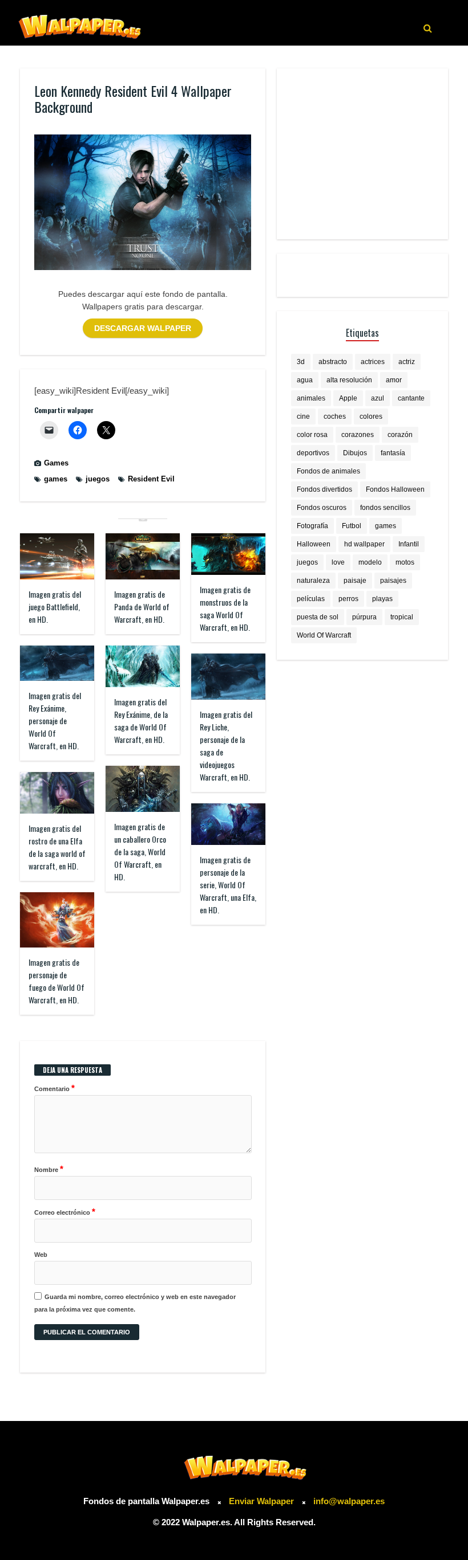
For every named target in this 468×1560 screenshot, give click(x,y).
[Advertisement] (362, 154)
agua (305, 380)
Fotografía (312, 526)
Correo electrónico (64, 1211)
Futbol (351, 526)
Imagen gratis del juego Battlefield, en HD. (55, 606)
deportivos (313, 453)
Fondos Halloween (395, 489)
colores (371, 416)
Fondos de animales (328, 471)
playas (382, 599)
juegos (98, 479)
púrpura (364, 617)
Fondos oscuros (321, 508)
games (55, 479)
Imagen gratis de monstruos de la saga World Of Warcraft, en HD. (225, 608)
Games (56, 463)
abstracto (332, 362)
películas (311, 599)
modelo (370, 562)
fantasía (393, 453)
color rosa (312, 435)
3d (301, 362)
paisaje (355, 581)
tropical (401, 617)
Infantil (408, 544)
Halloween (313, 544)
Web (40, 1254)
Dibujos (355, 453)
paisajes (393, 581)
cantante (411, 398)
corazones (357, 435)
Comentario (54, 1088)
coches (335, 416)
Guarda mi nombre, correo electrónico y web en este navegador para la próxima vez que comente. (135, 1303)
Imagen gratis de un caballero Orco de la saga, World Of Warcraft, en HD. (140, 851)
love (338, 562)
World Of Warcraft (324, 635)
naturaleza (313, 581)
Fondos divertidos (324, 489)
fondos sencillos (385, 508)
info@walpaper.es (349, 1501)
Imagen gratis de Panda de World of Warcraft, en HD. (142, 606)
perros (348, 599)
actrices (373, 362)
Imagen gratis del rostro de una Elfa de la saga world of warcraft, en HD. (57, 847)
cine (303, 416)
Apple (348, 398)
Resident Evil (151, 479)
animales (311, 398)
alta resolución (349, 380)
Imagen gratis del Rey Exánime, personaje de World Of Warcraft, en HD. (55, 720)
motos (405, 562)
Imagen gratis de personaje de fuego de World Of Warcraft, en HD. (56, 981)
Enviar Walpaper (261, 1501)
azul (377, 398)
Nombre (48, 1169)
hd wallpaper (364, 544)
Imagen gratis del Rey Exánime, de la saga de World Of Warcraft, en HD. (141, 720)
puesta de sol (317, 617)
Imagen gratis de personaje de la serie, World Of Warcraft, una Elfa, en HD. (228, 884)
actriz (406, 362)
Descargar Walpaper (142, 328)
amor (394, 380)
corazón (400, 435)
